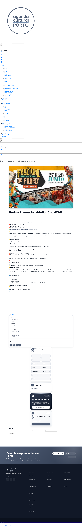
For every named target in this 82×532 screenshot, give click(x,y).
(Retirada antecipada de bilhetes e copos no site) (24, 229)
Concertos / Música (15, 332)
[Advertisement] (41, 217)
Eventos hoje (31, 472)
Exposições (6, 84)
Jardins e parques (49, 486)
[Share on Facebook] (11, 345)
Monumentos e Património (10, 91)
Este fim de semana (32, 475)
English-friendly (32, 511)
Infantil (5, 68)
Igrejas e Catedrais (8, 92)
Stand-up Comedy (8, 78)
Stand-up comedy (32, 500)
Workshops (6, 77)
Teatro (5, 69)
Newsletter (65, 482)
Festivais (13, 336)
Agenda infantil (31, 482)
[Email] (19, 345)
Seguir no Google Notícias (40, 407)
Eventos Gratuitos (8, 72)
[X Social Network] (14, 345)
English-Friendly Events (9, 85)
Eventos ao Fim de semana (17, 334)
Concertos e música (32, 486)
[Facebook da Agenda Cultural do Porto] (11, 479)
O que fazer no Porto (50, 472)
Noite (5, 74)
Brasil (12, 314)
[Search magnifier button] (1, 45)
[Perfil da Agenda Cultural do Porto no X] (14, 479)
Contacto (4, 99)
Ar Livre (6, 79)
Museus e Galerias (8, 89)
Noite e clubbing (32, 507)
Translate (9, 525)
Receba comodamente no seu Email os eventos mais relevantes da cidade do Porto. (27, 430)
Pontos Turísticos (6, 86)
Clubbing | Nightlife (15, 331)
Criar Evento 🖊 (5, 98)
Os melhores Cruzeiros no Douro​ (11, 88)
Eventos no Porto (6, 67)
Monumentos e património (51, 482)
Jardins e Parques (8, 94)
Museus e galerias (49, 479)
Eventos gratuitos (32, 479)
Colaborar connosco (67, 479)
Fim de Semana (7, 75)
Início (3, 65)
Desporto (6, 81)
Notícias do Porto (67, 472)
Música (5, 71)
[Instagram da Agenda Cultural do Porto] (7, 479)
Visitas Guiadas (7, 95)
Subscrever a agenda (71, 453)
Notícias (4, 96)
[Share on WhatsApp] (17, 345)
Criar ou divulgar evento (68, 475)
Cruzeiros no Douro (50, 475)
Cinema (6, 82)
